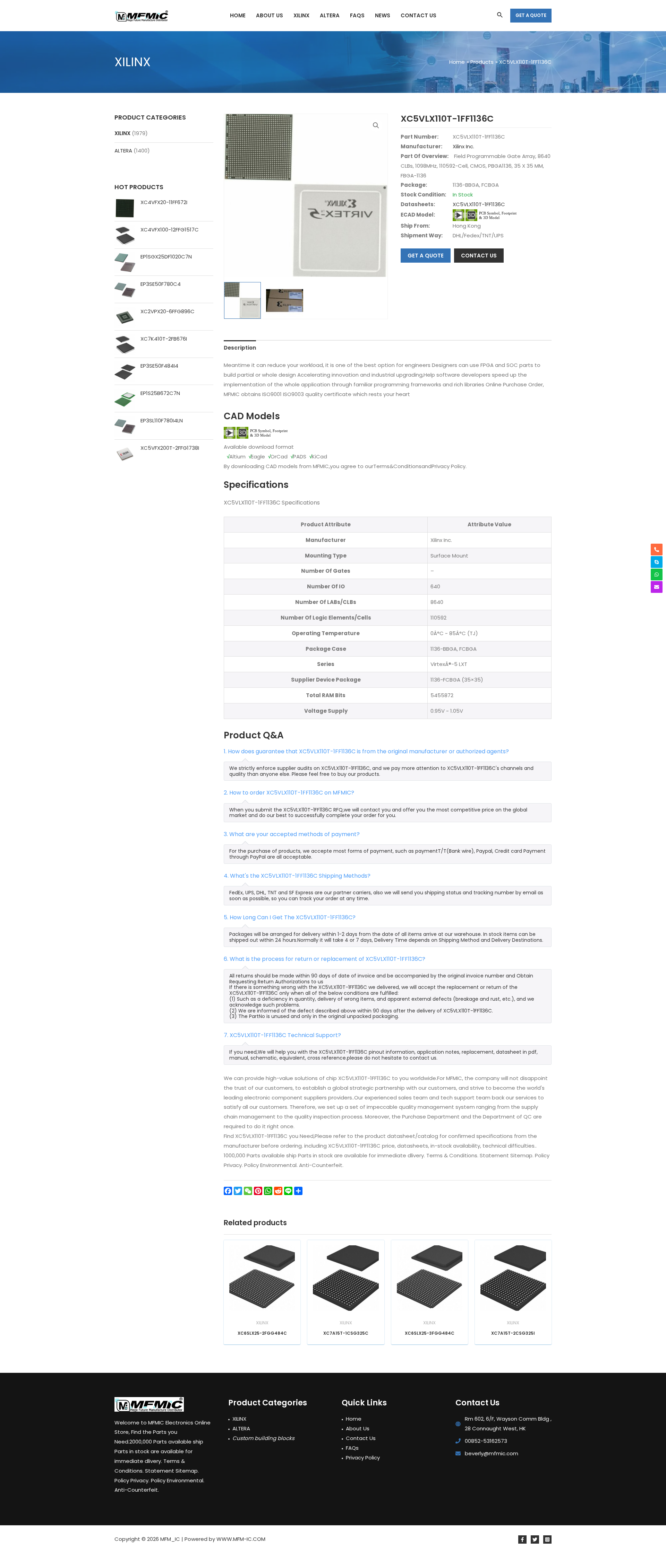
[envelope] (657, 587)
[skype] (657, 562)
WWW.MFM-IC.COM (240, 1539)
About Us (357, 1428)
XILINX (122, 133)
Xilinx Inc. (463, 146)
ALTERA (123, 150)
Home (353, 1418)
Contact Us (361, 1438)
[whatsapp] (657, 574)
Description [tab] (240, 347)
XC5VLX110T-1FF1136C (479, 204)
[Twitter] (535, 1539)
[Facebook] (522, 1539)
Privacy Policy (363, 1457)
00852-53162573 (486, 1441)
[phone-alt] (657, 549)
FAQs (352, 1447)
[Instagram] (547, 1539)
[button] (376, 125)
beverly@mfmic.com (491, 1453)
